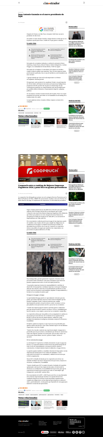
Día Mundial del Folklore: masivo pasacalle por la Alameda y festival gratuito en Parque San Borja (57, 56)
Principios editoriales (42, 423)
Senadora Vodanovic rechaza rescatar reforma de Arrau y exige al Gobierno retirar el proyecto (76, 71)
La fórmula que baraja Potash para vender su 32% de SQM (23, 125)
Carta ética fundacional (43, 422)
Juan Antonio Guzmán (29, 112)
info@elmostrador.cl (26, 425)
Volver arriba (20, 432)
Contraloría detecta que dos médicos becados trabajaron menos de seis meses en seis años (76, 126)
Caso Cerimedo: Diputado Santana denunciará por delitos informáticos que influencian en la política (75, 78)
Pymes (62, 394)
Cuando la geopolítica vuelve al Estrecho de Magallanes (57, 49)
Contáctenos (55, 424)
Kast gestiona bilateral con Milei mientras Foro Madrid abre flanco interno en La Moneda (76, 44)
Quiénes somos (41, 421)
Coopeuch (27, 394)
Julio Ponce (36, 112)
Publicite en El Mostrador (57, 421)
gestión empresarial (42, 394)
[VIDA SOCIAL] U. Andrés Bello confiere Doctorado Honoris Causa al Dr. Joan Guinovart (49, 126)
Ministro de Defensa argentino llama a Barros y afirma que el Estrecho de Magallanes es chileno (38, 56)
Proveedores (57, 394)
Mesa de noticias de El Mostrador (26, 193)
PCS (40, 112)
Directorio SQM (21, 112)
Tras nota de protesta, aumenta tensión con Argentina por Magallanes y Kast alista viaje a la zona (38, 50)
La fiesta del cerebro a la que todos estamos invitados (76, 61)
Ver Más (76, 82)
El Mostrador (22, 22)
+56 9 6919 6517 (20, 425)
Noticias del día (74, 101)
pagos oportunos (51, 394)
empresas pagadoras (34, 394)
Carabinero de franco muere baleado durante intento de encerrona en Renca (76, 118)
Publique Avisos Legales (57, 423)
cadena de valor (21, 394)
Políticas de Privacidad (42, 424)
